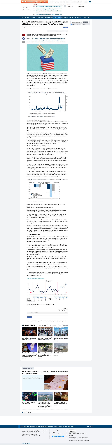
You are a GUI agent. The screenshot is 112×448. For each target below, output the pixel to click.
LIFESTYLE (79, 17)
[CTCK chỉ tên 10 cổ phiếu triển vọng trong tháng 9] (29, 396)
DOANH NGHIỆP (39, 17)
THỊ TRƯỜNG (71, 17)
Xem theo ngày (42, 325)
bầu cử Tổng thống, (48, 321)
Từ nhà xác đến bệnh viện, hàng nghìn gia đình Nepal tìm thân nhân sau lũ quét (45, 338)
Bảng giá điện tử (27, 7)
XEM (66, 325)
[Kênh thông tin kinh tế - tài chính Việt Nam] (34, 1)
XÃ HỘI (22, 17)
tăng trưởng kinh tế (62, 321)
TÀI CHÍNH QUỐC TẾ (57, 17)
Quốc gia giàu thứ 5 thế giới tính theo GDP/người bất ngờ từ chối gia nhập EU (29, 338)
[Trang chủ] (19, 17)
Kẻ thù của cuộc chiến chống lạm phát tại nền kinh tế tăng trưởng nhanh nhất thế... (48, 42)
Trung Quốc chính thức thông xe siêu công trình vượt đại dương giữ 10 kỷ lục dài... (48, 40)
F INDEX (88, 17)
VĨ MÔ (62, 17)
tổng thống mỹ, (55, 321)
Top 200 (91, 426)
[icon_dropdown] (90, 2)
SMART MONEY (50, 17)
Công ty (73, 24)
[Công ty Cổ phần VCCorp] (79, 431)
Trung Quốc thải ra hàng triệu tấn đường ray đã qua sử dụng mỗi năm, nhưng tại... (48, 38)
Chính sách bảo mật (26, 443)
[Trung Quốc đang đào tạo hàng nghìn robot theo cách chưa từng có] (61, 331)
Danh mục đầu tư (27, 9)
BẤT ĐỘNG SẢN (32, 17)
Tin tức (78, 24)
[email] (23, 42)
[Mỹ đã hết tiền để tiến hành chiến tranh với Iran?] (61, 347)
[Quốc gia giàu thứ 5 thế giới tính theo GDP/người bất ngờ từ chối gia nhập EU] (29, 331)
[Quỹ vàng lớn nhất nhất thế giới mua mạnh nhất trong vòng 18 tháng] (61, 396)
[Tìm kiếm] (85, 22)
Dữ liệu (85, 17)
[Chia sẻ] (23, 38)
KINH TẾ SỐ (66, 17)
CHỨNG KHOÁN (26, 17)
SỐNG (75, 17)
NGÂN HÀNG (44, 17)
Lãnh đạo (84, 24)
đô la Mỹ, (34, 321)
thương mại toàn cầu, (40, 321)
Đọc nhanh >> (61, 4)
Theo (47, 312)
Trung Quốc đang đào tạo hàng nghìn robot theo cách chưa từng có (61, 338)
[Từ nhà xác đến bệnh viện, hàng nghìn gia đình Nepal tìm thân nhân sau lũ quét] (45, 331)
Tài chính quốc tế (40, 27)
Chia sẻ (66, 27)
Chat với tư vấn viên (58, 436)
